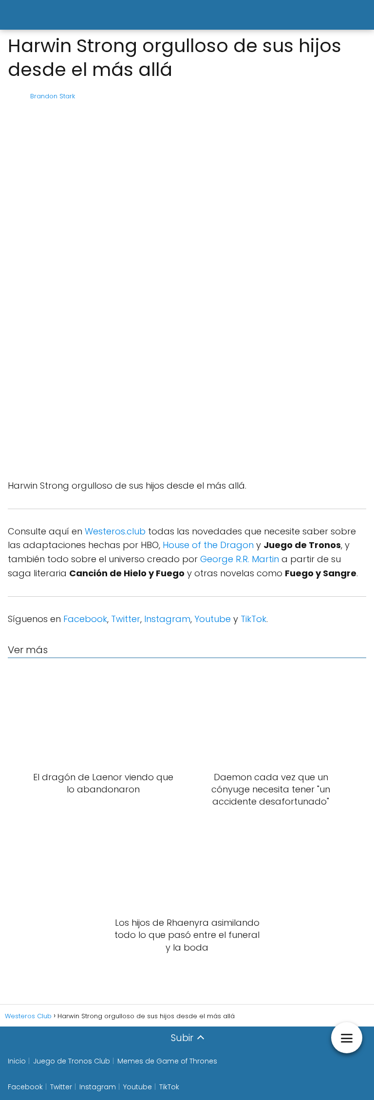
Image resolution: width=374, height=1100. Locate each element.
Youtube (212, 619)
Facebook (85, 619)
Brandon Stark (52, 96)
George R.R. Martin (239, 559)
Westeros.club (115, 531)
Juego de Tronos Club (71, 1061)
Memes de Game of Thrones (167, 1061)
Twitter (125, 619)
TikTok (253, 619)
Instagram (167, 619)
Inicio (17, 1061)
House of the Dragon (208, 545)
